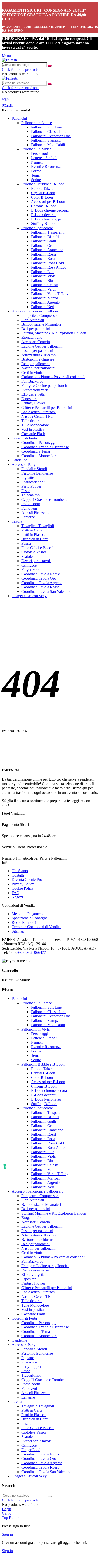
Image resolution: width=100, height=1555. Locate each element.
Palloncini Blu (42, 280)
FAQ (15, 893)
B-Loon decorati (43, 215)
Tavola (17, 521)
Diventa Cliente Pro (27, 880)
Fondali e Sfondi (34, 469)
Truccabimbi (31, 495)
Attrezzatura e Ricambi (39, 355)
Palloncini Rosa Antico (48, 267)
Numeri (37, 162)
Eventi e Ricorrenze (46, 167)
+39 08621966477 (31, 953)
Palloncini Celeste (44, 285)
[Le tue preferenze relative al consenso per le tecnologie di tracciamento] (4, 1166)
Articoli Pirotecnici (35, 513)
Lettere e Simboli (44, 158)
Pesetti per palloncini (37, 350)
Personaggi (39, 153)
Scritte (36, 180)
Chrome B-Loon (44, 206)
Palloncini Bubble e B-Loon (43, 184)
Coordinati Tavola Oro (38, 578)
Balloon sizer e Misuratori (41, 324)
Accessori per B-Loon (48, 202)
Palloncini (19, 118)
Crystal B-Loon (43, 193)
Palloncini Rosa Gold (47, 263)
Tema (35, 175)
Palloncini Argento (45, 302)
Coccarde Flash (33, 434)
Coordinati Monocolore (39, 456)
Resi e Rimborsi (24, 922)
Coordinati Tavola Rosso (40, 587)
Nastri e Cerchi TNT (37, 416)
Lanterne (28, 517)
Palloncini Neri (42, 307)
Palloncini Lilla (42, 272)
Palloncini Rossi (43, 254)
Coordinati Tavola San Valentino (46, 591)
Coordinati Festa (24, 438)
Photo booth (30, 504)
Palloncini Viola (43, 276)
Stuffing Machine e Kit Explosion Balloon (53, 333)
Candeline (19, 460)
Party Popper (31, 486)
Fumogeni (29, 508)
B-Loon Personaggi (46, 219)
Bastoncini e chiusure (37, 359)
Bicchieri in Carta (34, 539)
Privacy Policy (23, 884)
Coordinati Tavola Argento (41, 583)
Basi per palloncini (35, 329)
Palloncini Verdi (43, 289)
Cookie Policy (22, 888)
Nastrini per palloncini (38, 368)
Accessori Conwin (35, 342)
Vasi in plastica (32, 429)
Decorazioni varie (35, 390)
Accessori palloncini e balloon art (37, 311)
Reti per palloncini (35, 364)
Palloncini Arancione (47, 250)
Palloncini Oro (42, 245)
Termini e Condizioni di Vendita (36, 927)
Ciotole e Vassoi (33, 552)
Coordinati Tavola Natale (40, 574)
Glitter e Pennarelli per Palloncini (46, 407)
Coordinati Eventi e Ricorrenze (45, 447)
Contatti (18, 875)
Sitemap (18, 931)
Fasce (25, 491)
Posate (26, 543)
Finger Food (30, 569)
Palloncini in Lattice (36, 123)
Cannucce (29, 565)
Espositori (29, 399)
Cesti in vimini (32, 372)
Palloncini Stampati (46, 140)
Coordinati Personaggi (38, 442)
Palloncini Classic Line (48, 131)
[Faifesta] (10, 60)
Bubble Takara (42, 188)
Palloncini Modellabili (48, 145)
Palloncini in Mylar (36, 149)
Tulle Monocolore (35, 425)
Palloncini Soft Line (46, 127)
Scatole (27, 556)
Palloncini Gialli (43, 241)
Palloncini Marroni (45, 298)
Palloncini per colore (37, 228)
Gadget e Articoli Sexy (29, 596)
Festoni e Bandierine (37, 473)
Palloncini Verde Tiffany (49, 294)
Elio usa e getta (33, 394)
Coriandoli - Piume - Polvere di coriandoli (53, 377)
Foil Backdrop (32, 381)
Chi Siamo (20, 871)
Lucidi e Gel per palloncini (41, 346)
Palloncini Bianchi (45, 237)
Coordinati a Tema (35, 451)
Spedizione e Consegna (30, 918)
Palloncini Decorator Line (51, 136)
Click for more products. (20, 69)
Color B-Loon (42, 197)
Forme (36, 171)
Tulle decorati (31, 421)
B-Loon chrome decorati (50, 210)
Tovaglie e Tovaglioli (37, 526)
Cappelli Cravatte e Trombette (44, 499)
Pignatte (27, 478)
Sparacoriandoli (33, 482)
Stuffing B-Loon (44, 223)
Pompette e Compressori (40, 315)
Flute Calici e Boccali (37, 548)
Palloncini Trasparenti (47, 232)
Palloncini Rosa (43, 258)
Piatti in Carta (31, 530)
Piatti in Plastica (33, 534)
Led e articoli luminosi (38, 412)
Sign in (7, 1534)
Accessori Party (24, 464)
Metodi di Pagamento (28, 914)
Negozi (17, 897)
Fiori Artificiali (32, 320)
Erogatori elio (31, 337)
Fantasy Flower (33, 403)
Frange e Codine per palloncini (45, 386)
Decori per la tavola (36, 561)
